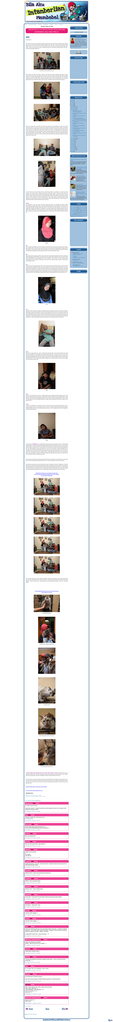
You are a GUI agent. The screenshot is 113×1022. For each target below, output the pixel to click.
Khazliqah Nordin (76, 252)
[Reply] (37, 803)
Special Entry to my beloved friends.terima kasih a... (77, 111)
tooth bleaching (78, 216)
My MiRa (27, 910)
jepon (71, 211)
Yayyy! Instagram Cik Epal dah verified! (79, 257)
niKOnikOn (28, 849)
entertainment (78, 209)
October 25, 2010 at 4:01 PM (32, 820)
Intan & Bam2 (45, 24)
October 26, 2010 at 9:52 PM (32, 898)
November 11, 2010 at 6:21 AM (33, 994)
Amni (27, 926)
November (74, 108)
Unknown (28, 833)
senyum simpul (81, 215)
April (73, 145)
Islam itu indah (73, 206)
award (81, 206)
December (74, 106)
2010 (72, 105)
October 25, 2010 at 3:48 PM (32, 811)
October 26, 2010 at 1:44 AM (32, 845)
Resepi (56, 24)
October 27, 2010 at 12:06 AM (32, 914)
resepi (73, 215)
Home (26, 24)
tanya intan (61, 24)
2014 (72, 99)
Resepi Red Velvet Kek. (80, 175)
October (73, 109)
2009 (72, 151)
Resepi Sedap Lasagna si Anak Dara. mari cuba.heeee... (79, 129)
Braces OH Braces (79, 184)
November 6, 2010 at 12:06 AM (33, 980)
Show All (86, 267)
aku (29, 796)
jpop (76, 211)
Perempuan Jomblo (76, 259)
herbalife (71, 210)
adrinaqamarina (29, 803)
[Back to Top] (110, 1020)
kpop (71, 212)
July (73, 141)
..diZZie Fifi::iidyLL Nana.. (77, 262)
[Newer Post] (29, 1010)
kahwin (78, 211)
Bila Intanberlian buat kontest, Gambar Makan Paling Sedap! (81, 168)
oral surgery (85, 214)
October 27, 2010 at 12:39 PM (32, 935)
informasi (85, 210)
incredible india (78, 210)
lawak (73, 212)
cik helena (28, 948)
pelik (71, 215)
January (73, 149)
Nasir (27, 815)
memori (40, 796)
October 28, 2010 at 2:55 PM (32, 953)
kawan (84, 211)
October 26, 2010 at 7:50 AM (32, 857)
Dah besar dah (75, 260)
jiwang (73, 211)
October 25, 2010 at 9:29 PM (32, 837)
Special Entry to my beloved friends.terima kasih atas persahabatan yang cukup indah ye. (46, 31)
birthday (85, 206)
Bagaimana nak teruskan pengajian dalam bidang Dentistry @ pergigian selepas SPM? (81, 193)
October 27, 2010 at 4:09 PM (32, 945)
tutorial (82, 216)
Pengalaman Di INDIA (33, 24)
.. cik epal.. (75, 256)
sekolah (44, 796)
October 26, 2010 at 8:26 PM (32, 866)
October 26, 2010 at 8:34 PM (32, 882)
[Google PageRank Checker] (78, 52)
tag (84, 215)
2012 (72, 102)
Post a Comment (28, 1006)
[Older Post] (65, 1010)
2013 (72, 101)
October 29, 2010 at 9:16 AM (32, 962)
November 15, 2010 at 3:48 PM (33, 1003)
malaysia (32, 796)
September (74, 138)
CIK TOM (28, 841)
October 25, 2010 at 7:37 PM (32, 829)
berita (83, 206)
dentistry (78, 207)
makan (75, 212)
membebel (37, 796)
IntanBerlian (28, 861)
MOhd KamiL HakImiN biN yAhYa (33, 939)
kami (81, 211)
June (73, 142)
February (74, 148)
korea (86, 211)
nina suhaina (28, 824)
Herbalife (51, 24)
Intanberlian (79, 38)
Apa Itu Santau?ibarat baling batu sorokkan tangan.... (78, 131)
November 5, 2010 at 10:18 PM (33, 970)
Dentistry (39, 24)
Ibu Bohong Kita (29, 818)
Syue (27, 966)
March (73, 146)
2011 (72, 104)
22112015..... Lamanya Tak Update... (78, 263)
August (73, 139)
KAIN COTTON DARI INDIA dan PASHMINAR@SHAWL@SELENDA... (79, 119)
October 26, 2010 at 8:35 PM (32, 890)
